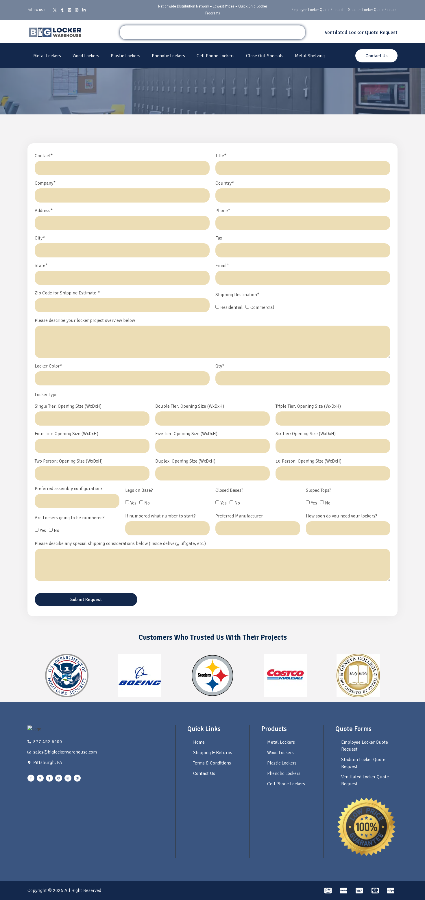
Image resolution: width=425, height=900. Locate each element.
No (147, 503)
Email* (222, 265)
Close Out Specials (264, 56)
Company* (45, 183)
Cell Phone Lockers (215, 56)
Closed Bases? (229, 490)
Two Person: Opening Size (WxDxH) (69, 461)
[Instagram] (67, 778)
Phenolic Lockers (168, 56)
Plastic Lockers (125, 56)
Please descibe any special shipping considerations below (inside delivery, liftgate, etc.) (120, 543)
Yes (133, 503)
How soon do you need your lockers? (341, 516)
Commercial (262, 307)
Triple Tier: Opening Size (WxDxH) (308, 406)
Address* (44, 211)
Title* (220, 156)
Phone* (222, 211)
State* (41, 265)
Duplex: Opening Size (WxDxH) (185, 461)
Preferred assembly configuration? (69, 488)
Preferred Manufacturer (239, 516)
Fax (218, 238)
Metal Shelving (310, 56)
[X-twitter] (40, 778)
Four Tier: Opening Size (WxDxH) (66, 434)
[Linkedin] (77, 778)
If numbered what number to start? (160, 516)
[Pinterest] (58, 778)
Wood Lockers (86, 56)
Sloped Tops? (318, 490)
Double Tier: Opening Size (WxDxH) (189, 406)
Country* (224, 183)
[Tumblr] (49, 778)
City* (40, 238)
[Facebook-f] (30, 778)
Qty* (219, 366)
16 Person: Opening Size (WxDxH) (308, 461)
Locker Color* (48, 366)
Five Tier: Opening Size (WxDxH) (186, 434)
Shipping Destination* (237, 295)
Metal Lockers (47, 56)
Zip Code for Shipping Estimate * (67, 293)
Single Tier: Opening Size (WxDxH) (68, 406)
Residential (231, 307)
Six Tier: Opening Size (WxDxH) (306, 434)
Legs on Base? (139, 490)
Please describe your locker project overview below (85, 320)
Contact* (44, 156)
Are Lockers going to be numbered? (70, 518)
